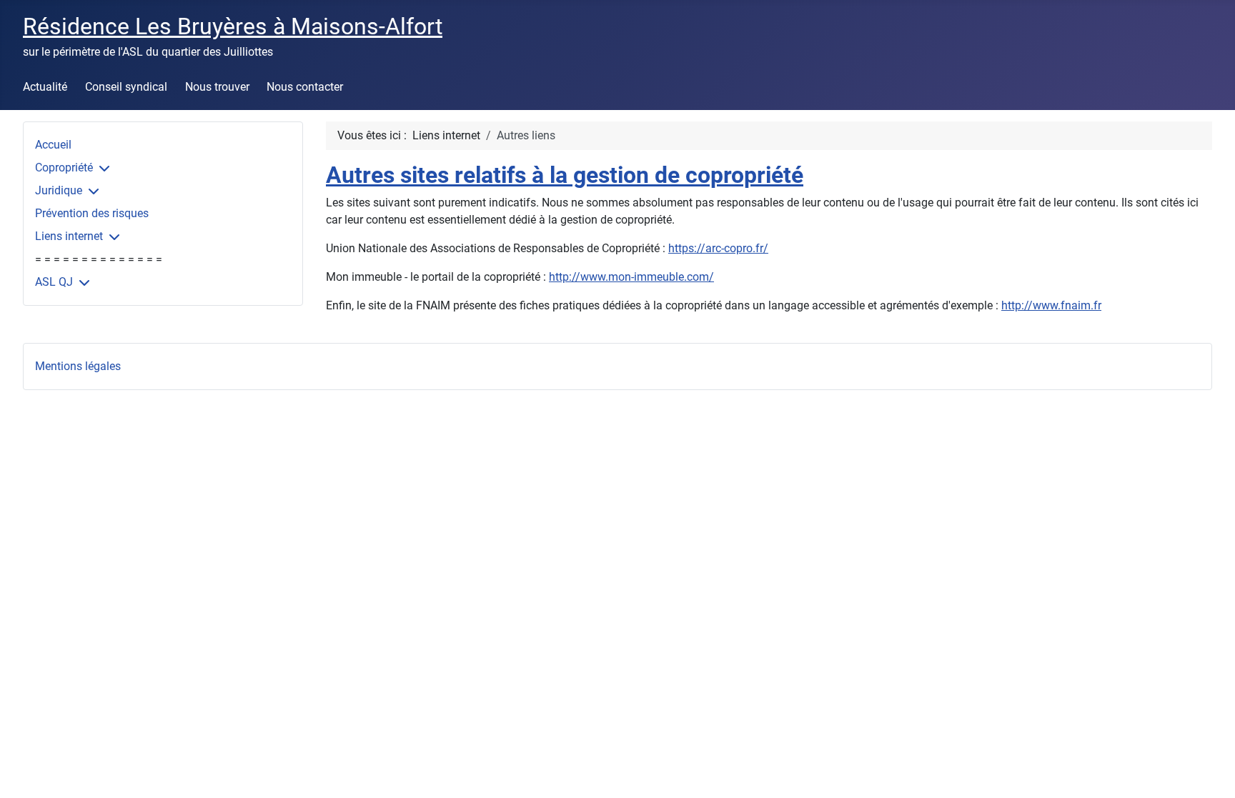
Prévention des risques (92, 213)
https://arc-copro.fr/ (718, 248)
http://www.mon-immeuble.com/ (631, 277)
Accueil (53, 144)
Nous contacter (305, 87)
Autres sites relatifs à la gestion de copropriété (564, 175)
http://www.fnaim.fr (1051, 305)
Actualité (45, 87)
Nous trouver (217, 87)
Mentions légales (78, 366)
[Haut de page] (1210, 772)
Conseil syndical (126, 87)
